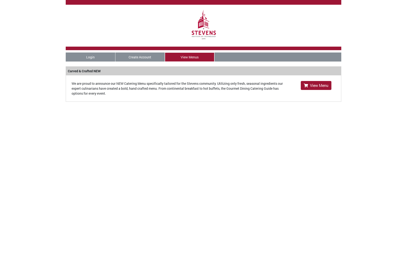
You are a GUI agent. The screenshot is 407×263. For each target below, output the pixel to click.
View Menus (190, 57)
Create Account (140, 57)
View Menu (318, 85)
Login (90, 57)
